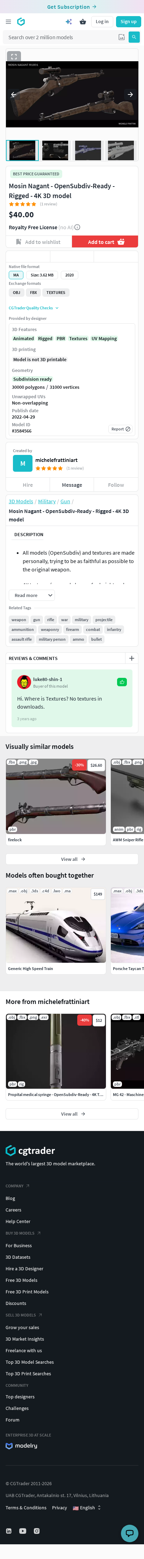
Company (14, 1185)
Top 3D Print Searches (28, 1373)
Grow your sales (22, 1327)
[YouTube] (23, 1531)
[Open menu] (8, 21)
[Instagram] (37, 1531)
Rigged (45, 338)
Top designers (20, 1396)
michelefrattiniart (56, 459)
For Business (19, 1245)
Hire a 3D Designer (24, 1268)
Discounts (16, 1303)
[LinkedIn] (9, 1531)
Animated (23, 338)
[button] (121, 37)
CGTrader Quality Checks (31, 307)
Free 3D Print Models (27, 1291)
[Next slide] (130, 94)
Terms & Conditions (26, 1507)
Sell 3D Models (21, 1315)
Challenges (17, 1408)
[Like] (28, 256)
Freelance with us (24, 1350)
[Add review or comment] (131, 658)
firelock (15, 839)
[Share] (116, 256)
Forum (13, 1420)
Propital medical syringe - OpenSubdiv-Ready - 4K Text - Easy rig (64, 1094)
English (84, 1507)
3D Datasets (18, 1257)
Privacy (59, 1507)
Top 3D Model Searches (30, 1362)
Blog (10, 1198)
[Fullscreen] (14, 56)
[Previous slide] (13, 94)
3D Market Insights (25, 1339)
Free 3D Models (21, 1280)
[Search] (134, 37)
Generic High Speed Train (30, 968)
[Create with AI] (68, 21)
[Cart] (82, 21)
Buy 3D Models (20, 1233)
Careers (13, 1210)
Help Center (18, 1221)
